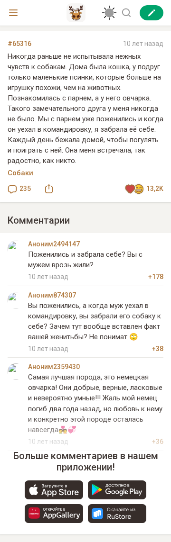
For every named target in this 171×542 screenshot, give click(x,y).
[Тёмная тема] (109, 12)
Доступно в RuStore (117, 513)
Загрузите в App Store (54, 489)
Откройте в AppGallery (54, 513)
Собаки (20, 173)
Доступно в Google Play (117, 489)
